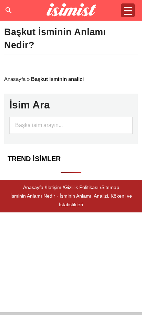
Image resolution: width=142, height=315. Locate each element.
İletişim (53, 187)
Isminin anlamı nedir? (71, 10)
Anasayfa (15, 79)
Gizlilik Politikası (81, 187)
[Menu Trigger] (128, 10)
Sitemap (110, 187)
